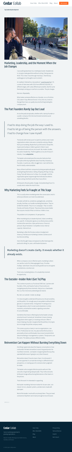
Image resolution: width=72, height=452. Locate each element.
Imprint (54, 434)
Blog (34, 434)
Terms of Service (57, 431)
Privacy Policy (56, 428)
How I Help (35, 428)
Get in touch (56, 437)
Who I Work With (37, 431)
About (34, 437)
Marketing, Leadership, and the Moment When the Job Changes (30, 64)
